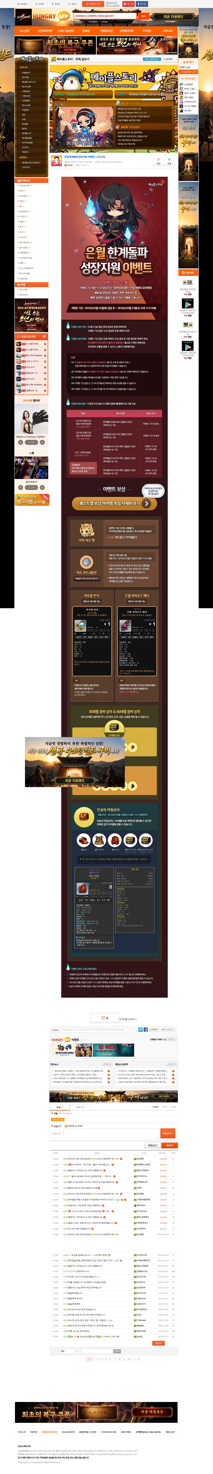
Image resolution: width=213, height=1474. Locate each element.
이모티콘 (71, 1126)
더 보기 (107, 1064)
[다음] (134, 1359)
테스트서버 (26, 105)
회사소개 (21, 1432)
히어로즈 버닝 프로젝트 (139, 94)
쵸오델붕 (140, 1159)
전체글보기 (26, 73)
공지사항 (25, 77)
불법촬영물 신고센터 (87, 1432)
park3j (139, 1336)
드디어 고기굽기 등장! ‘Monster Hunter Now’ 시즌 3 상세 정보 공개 (145, 1075)
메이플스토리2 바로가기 (31, 163)
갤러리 (24, 129)
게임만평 (23, 278)
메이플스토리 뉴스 (29, 82)
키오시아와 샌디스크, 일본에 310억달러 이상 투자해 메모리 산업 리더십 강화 (83, 1078)
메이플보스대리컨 (143, 1164)
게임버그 (25, 152)
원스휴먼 (187, 110)
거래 (23, 119)
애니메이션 (25, 242)
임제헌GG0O (142, 1271)
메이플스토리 (65, 59)
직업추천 (25, 110)
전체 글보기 (83, 59)
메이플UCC (26, 133)
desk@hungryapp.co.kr (126, 1454)
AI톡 (22, 263)
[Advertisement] (55, 64)
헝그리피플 (24, 273)
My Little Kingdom (34, 355)
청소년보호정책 (68, 1432)
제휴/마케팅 (126, 1432)
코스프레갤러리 (26, 268)
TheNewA (141, 1320)
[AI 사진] (31, 467)
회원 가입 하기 (111, 3)
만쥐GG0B (141, 1331)
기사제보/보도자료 (108, 1432)
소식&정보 (26, 101)
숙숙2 (138, 1315)
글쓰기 (169, 1145)
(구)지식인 (26, 167)
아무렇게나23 (142, 1182)
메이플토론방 (27, 138)
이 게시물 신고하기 (128, 1019)
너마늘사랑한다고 (143, 1260)
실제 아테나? (31, 482)
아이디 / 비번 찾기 (113, 6)
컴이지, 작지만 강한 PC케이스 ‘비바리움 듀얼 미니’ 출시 (75, 1075)
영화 (22, 222)
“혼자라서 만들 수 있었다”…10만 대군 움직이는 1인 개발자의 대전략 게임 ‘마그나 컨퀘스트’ (88, 1071)
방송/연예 (24, 211)
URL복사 (55, 1030)
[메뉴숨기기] (171, 37)
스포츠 (23, 237)
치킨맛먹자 (140, 1229)
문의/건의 (23, 295)
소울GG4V (141, 1304)
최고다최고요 (141, 1176)
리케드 (139, 1188)
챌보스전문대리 (142, 1170)
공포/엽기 (24, 196)
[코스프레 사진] (31, 419)
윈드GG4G (141, 1277)
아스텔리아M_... (33, 344)
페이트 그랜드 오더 (191, 89)
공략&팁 (25, 124)
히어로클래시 (93, 22)
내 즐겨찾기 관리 (188, 72)
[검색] (117, 1351)
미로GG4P (141, 1298)
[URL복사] (89, 1030)
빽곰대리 (140, 1326)
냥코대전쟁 (188, 84)
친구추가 (25, 147)
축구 (22, 227)
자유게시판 (25, 185)
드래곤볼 (104, 22)
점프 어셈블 (188, 97)
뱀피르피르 (140, 1205)
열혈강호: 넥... (32, 373)
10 (129, 1359)
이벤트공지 (26, 91)
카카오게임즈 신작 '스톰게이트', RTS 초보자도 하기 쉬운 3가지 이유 (144, 1078)
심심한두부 (140, 1287)
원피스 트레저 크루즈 (191, 93)
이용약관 (33, 1432)
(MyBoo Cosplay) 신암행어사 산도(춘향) (36, 436)
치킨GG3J (141, 1282)
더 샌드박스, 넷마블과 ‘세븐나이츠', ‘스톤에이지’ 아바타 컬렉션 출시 (144, 1071)
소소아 (69, 165)
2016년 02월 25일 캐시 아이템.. (83, 94)
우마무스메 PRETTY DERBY (191, 102)
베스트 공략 (26, 87)
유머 (22, 191)
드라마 (23, 216)
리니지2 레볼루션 (191, 106)
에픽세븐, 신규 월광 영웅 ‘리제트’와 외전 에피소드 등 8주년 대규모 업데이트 (83, 1082)
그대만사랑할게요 (143, 1199)
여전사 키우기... (33, 361)
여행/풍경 (24, 253)
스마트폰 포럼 (25, 258)
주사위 (80, 1126)
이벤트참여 (26, 96)
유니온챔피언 (141, 1309)
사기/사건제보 (27, 143)
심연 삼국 (30, 367)
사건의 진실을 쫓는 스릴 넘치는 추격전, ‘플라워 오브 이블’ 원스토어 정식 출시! (148, 1082)
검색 (144, 16)
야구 (22, 232)
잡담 (23, 115)
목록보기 (152, 1145)
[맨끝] (138, 1359)
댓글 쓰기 (80, 1107)
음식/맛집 (24, 247)
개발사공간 (170, 1432)
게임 (22, 201)
